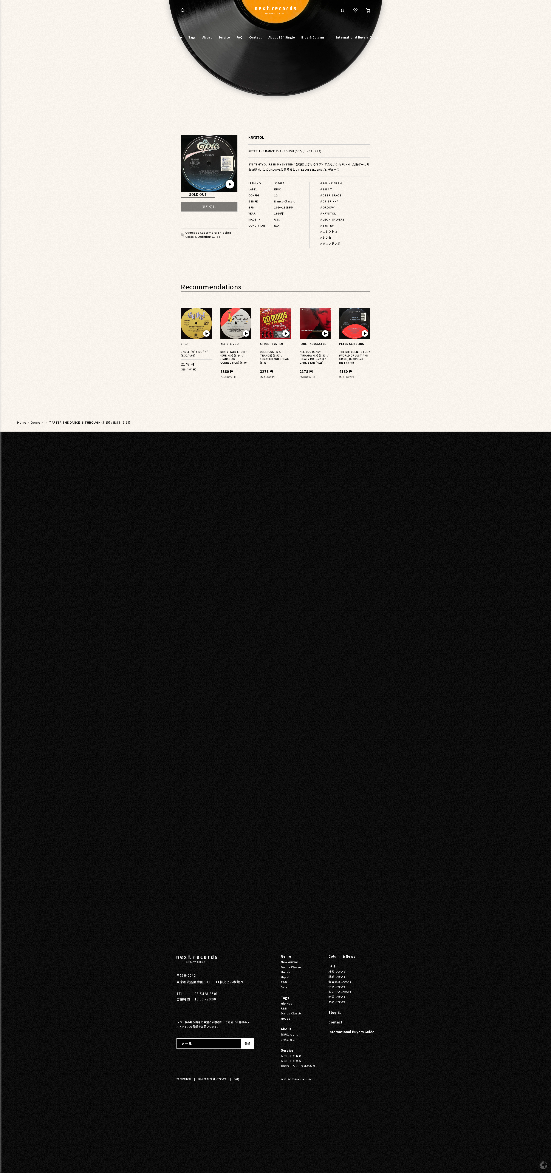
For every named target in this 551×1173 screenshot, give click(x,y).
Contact (335, 1022)
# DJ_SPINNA (329, 201)
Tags (285, 997)
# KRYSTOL (328, 213)
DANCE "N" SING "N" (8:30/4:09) (194, 353)
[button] (183, 10)
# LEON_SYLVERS (332, 219)
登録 (247, 1044)
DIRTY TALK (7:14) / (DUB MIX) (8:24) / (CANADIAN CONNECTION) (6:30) (234, 357)
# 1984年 (326, 189)
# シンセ (325, 237)
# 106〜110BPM (331, 183)
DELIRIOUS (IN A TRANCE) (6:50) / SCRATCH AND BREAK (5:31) (274, 357)
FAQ (331, 966)
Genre (35, 422)
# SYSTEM (327, 225)
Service (287, 1050)
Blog (332, 1012)
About (286, 1029)
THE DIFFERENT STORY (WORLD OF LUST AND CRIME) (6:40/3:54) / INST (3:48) (354, 357)
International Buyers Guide (351, 1031)
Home (21, 422)
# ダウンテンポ (330, 243)
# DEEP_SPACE (330, 195)
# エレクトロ (328, 231)
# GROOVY (327, 207)
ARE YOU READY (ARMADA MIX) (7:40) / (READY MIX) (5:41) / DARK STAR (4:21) (314, 357)
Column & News (341, 956)
